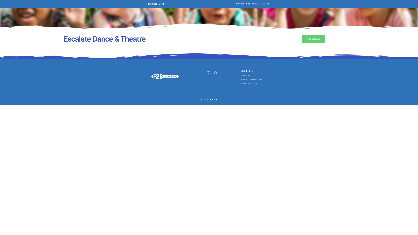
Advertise (245, 75)
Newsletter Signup (249, 83)
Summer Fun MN (156, 4)
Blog (248, 4)
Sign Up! (265, 4)
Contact (256, 4)
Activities (240, 4)
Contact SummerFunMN (251, 79)
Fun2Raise (213, 99)
